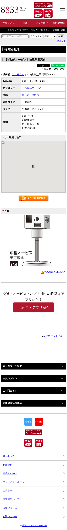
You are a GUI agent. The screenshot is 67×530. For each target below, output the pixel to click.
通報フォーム (10, 508)
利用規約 (7, 464)
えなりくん (18, 74)
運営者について (11, 499)
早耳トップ (9, 456)
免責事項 (7, 490)
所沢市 (35, 94)
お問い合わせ (10, 516)
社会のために (10, 473)
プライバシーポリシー (15, 482)
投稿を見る (8, 22)
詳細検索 (61, 41)
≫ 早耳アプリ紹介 (35, 307)
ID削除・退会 (59, 30)
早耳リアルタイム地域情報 (34, 525)
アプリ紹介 (42, 22)
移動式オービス (33, 87)
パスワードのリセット (41, 30)
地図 (25, 22)
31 (37, 74)
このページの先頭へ (55, 335)
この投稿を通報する (55, 272)
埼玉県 (25, 94)
